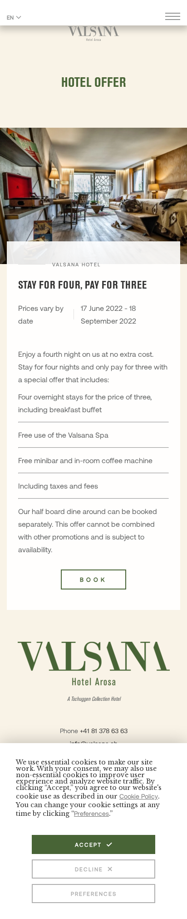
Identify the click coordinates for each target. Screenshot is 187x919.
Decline (89, 869)
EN (10, 17)
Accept (88, 844)
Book (93, 579)
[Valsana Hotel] (93, 33)
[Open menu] (172, 17)
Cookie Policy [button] (138, 796)
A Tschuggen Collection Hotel (93, 699)
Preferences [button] (91, 813)
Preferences (94, 893)
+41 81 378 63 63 (104, 730)
